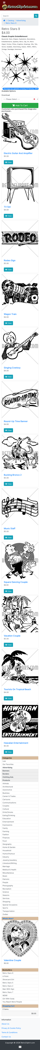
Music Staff (9, 528)
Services (6, 898)
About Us (5, 1024)
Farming (6, 831)
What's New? (8, 918)
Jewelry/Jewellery (10, 860)
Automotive (7, 790)
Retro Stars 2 (8, 986)
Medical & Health (9, 870)
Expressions (7, 825)
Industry (6, 857)
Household (7, 850)
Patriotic (6, 879)
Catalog (11, 20)
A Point (5, 976)
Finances (6, 838)
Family (5, 828)
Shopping (6, 901)
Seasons (6, 895)
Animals (6, 783)
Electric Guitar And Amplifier (18, 153)
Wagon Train (10, 314)
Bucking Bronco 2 (13, 475)
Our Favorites (8, 764)
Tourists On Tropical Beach (17, 689)
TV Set (7, 207)
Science (6, 892)
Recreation (7, 889)
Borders (6, 774)
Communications (9, 803)
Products (6, 780)
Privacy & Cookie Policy (11, 1028)
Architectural (8, 787)
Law (4, 761)
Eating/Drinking (9, 815)
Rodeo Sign (9, 260)
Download (6, 95)
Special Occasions (10, 905)
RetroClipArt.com (28, 1043)
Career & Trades (9, 796)
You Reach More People (12, 1002)
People (5, 882)
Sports (5, 908)
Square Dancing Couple (16, 582)
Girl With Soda (8, 999)
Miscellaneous (8, 873)
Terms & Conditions (9, 1032)
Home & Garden (9, 847)
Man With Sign (8, 989)
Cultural (6, 809)
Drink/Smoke (8, 812)
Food (5, 841)
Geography (7, 844)
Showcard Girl (8, 979)
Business (6, 793)
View (9, 162)
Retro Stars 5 (8, 983)
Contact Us (6, 1037)
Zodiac (5, 914)
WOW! (5, 995)
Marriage (6, 866)
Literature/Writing (10, 863)
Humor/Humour (9, 854)
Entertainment (8, 822)
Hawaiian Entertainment (16, 743)
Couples (6, 806)
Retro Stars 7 (8, 992)
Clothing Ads (8, 777)
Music (5, 876)
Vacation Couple (12, 635)
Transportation (9, 911)
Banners (6, 771)
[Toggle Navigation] (4, 2)
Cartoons (6, 799)
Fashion (6, 834)
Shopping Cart (9, 1006)
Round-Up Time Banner (16, 421)
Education (7, 818)
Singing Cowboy (12, 367)
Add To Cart (21, 105)
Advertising (21, 20)
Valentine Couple (12, 960)
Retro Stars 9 (11, 23)
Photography (8, 886)
